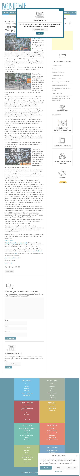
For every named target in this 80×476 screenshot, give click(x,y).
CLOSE (61, 10)
